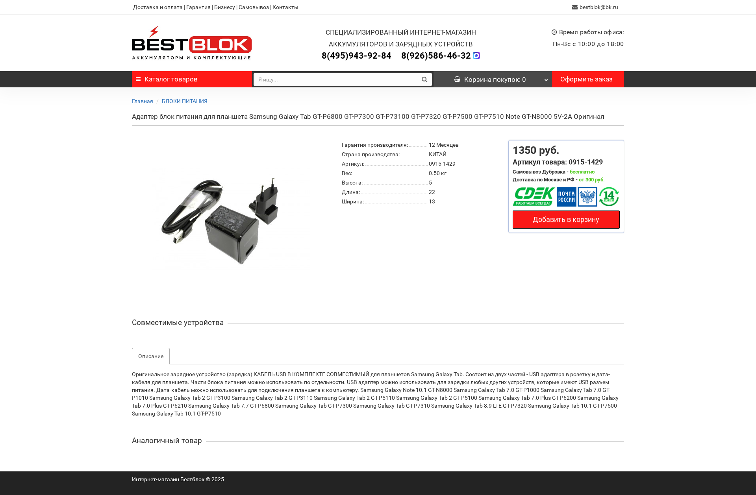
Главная (142, 101)
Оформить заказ (586, 79)
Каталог (171, 79)
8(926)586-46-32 (436, 56)
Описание (150, 356)
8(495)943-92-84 (356, 56)
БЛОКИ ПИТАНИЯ (185, 101)
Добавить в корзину (566, 219)
